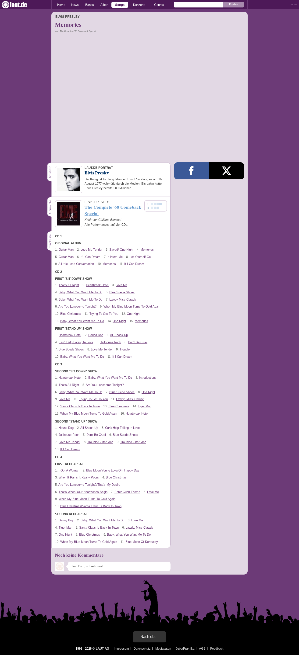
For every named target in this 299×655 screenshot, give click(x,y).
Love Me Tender (91, 249)
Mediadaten (163, 648)
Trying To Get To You (103, 313)
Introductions (148, 377)
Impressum (121, 648)
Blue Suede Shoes (122, 292)
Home (61, 5)
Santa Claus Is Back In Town (80, 406)
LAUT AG (102, 648)
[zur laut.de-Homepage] (18, 4)
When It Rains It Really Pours (79, 477)
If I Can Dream (90, 257)
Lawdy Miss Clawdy (122, 299)
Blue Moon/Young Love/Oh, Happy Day (112, 470)
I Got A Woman (69, 470)
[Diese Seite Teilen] (191, 170)
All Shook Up (119, 335)
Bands (89, 5)
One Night (133, 313)
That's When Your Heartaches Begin (83, 492)
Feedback (217, 648)
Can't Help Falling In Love (76, 342)
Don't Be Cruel (137, 342)
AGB (202, 648)
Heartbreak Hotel (97, 285)
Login (293, 4)
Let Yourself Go (140, 257)
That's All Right (69, 285)
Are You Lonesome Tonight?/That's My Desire (89, 484)
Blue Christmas (70, 313)
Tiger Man (144, 406)
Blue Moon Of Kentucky (141, 542)
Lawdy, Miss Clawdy (130, 399)
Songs (120, 5)
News (75, 5)
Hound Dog (95, 335)
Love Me (121, 285)
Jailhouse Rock (110, 342)
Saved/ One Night (121, 249)
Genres (159, 5)
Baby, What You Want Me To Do (80, 292)
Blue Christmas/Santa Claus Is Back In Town (90, 506)
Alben (104, 5)
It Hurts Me (115, 257)
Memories (147, 249)
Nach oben (149, 637)
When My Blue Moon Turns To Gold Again (131, 306)
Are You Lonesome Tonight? (77, 306)
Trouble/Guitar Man (100, 442)
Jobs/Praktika (185, 648)
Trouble (125, 349)
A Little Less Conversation (76, 264)
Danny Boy (66, 520)
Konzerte (139, 5)
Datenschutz (142, 648)
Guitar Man (66, 249)
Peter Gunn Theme (127, 492)
